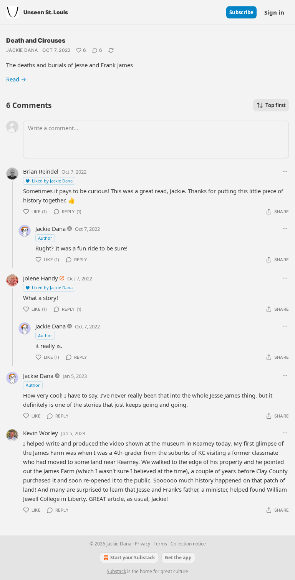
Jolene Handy (40, 278)
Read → (16, 79)
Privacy (142, 543)
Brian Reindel (40, 171)
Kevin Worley (40, 433)
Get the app (178, 557)
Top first (275, 105)
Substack (116, 571)
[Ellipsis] (285, 171)
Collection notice (188, 543)
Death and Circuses (35, 40)
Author (45, 238)
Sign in (274, 12)
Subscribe (241, 12)
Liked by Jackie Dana (52, 181)
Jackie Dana (22, 50)
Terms (160, 543)
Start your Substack (132, 557)
